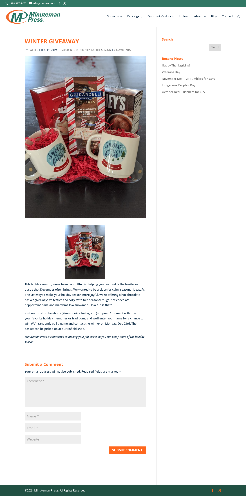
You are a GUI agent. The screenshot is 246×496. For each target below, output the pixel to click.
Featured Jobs (69, 50)
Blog (214, 17)
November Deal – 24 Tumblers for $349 (188, 79)
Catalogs (133, 17)
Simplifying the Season (95, 50)
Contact (227, 17)
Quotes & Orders (159, 17)
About (198, 17)
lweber (33, 50)
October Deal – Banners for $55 (183, 92)
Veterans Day (171, 72)
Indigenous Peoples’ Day (178, 85)
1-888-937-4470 (17, 3)
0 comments (122, 50)
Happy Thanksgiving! (176, 65)
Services (113, 17)
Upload (184, 17)
